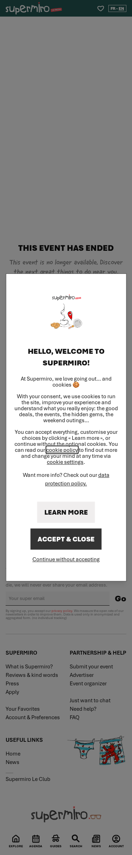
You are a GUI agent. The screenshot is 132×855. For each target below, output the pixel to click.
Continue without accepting (66, 559)
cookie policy (62, 450)
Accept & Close (66, 539)
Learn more (66, 512)
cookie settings (65, 462)
